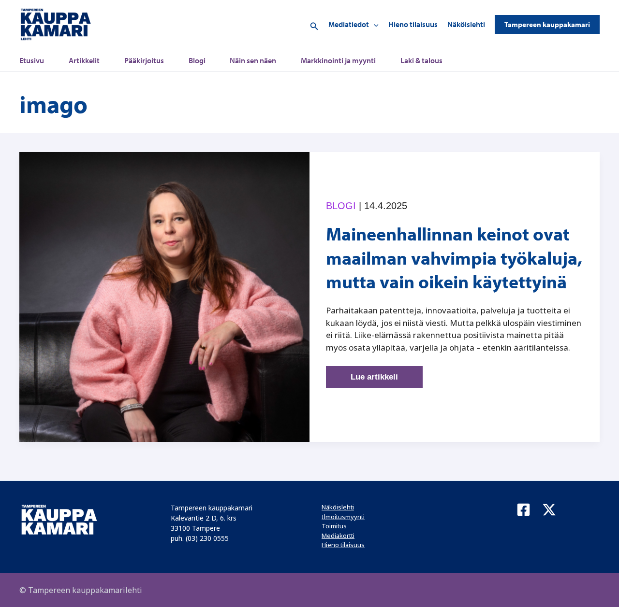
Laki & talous (421, 60)
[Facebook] (523, 510)
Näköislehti (466, 24)
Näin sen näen (253, 60)
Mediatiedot (348, 24)
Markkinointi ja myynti (338, 60)
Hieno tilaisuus (413, 24)
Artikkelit (84, 60)
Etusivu (31, 60)
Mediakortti (338, 535)
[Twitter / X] (549, 510)
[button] (314, 24)
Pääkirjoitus (144, 60)
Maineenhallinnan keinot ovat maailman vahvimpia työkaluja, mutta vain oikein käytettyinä (454, 257)
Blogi (197, 60)
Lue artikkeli (383, 380)
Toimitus (334, 526)
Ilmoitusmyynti (343, 516)
